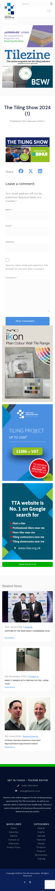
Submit (13, 835)
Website (10, 241)
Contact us (13, 839)
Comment (12, 277)
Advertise (13, 832)
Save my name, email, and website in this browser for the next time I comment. (27, 267)
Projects (41, 851)
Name (9, 209)
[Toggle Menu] (49, 12)
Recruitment (41, 855)
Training (41, 858)
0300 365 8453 (30, 785)
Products (34, 676)
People (41, 843)
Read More (10, 637)
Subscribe (14, 843)
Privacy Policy (14, 847)
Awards (28, 627)
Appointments (30, 736)
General (41, 835)
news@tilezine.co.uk (30, 790)
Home (14, 828)
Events (41, 832)
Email (9, 225)
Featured (41, 839)
